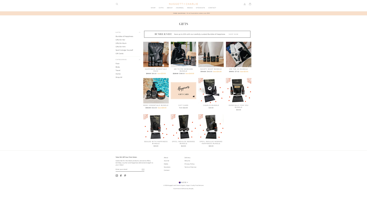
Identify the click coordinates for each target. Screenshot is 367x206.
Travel (118, 70)
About (170, 7)
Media (190, 7)
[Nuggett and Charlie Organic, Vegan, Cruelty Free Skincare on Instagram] (117, 175)
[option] (183, 13)
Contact (212, 7)
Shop (153, 7)
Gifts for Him (121, 47)
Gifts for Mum (121, 43)
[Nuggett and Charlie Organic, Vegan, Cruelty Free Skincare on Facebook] (121, 175)
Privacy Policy (190, 164)
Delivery (187, 157)
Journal (180, 7)
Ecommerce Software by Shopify (183, 188)
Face (117, 63)
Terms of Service (190, 167)
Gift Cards (119, 53)
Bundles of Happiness (124, 36)
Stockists (200, 7)
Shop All (119, 77)
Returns (187, 160)
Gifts (161, 7)
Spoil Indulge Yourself (124, 50)
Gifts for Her (120, 40)
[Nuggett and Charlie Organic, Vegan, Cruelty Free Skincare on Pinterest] (125, 175)
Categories (121, 59)
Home (118, 74)
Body (118, 67)
